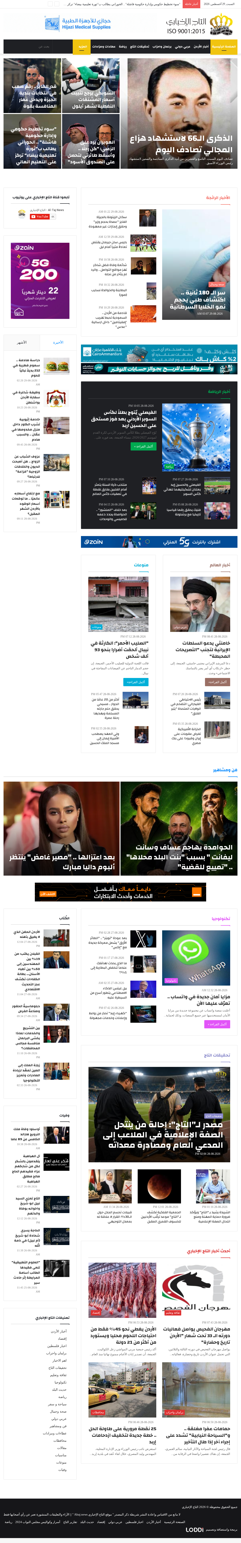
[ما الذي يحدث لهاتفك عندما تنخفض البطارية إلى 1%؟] (143, 964)
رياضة (123, 46)
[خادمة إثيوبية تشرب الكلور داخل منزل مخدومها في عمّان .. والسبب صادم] (56, 425)
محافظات (60, 1440)
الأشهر (22, 342)
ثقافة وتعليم (58, 1375)
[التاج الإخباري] (200, 24)
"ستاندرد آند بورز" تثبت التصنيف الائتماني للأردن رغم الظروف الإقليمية (136, 4)
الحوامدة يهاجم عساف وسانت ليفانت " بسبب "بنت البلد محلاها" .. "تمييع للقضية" (179, 857)
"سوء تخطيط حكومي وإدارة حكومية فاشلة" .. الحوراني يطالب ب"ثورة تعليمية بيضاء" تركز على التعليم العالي (33, 145)
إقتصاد (62, 1338)
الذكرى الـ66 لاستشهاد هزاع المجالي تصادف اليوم (181, 144)
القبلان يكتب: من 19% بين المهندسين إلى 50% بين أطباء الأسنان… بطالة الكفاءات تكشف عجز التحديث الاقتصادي (27, 971)
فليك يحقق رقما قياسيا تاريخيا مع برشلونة (184, 512)
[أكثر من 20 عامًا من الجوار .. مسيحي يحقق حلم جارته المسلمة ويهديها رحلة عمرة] (136, 700)
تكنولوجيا (61, 1382)
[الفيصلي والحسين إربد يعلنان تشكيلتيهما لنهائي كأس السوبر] (217, 485)
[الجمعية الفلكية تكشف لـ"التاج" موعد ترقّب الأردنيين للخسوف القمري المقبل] (159, 1186)
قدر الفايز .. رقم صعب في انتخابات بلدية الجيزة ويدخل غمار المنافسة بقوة (34, 96)
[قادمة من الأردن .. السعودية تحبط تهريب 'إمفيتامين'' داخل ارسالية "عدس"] (143, 313)
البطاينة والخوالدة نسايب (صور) (109, 292)
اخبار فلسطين (57, 1346)
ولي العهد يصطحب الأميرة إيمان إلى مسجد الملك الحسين (104, 738)
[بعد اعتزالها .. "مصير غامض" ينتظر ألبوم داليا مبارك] (62, 829)
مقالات (62, 1448)
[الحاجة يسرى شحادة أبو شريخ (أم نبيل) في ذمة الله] (56, 1236)
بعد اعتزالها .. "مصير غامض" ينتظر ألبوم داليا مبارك (62, 862)
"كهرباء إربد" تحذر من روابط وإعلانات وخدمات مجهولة (108, 1015)
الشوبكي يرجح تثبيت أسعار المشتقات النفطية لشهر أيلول (93, 99)
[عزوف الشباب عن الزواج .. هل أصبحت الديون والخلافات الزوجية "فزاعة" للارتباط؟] (56, 462)
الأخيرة (58, 342)
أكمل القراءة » (143, 446)
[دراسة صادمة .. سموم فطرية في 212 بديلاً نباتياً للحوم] (56, 366)
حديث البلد (59, 1389)
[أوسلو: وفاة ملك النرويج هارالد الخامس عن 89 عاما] (56, 1135)
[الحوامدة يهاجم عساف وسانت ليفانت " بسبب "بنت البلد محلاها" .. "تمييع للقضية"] (178, 829)
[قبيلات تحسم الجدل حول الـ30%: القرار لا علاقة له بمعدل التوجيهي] (110, 1186)
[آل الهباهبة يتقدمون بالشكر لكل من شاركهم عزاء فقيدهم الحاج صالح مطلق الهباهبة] (56, 1162)
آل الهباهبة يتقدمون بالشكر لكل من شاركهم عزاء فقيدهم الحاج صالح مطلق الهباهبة (26, 1169)
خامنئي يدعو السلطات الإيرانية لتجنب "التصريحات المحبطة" (203, 650)
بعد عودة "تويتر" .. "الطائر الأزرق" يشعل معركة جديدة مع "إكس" (107, 942)
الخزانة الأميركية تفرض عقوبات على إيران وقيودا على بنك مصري (186, 736)
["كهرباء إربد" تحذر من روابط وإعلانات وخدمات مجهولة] (143, 1014)
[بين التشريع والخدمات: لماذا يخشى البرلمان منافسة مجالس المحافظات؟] (56, 1034)
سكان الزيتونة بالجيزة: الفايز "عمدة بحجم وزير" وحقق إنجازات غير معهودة (108, 221)
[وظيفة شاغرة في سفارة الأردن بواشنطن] (56, 398)
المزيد (83, 46)
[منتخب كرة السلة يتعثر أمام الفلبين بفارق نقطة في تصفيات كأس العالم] (149, 485)
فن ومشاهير (58, 1426)
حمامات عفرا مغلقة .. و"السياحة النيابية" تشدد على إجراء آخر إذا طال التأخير (198, 1435)
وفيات (62, 1470)
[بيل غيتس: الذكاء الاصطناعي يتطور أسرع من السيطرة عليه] (143, 989)
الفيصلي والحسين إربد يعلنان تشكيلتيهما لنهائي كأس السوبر (182, 489)
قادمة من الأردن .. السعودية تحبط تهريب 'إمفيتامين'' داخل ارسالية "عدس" (109, 320)
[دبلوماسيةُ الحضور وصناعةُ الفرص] (56, 1012)
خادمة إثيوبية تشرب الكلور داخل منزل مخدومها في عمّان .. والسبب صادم (26, 429)
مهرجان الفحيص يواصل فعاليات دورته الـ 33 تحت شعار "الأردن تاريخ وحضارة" (196, 1336)
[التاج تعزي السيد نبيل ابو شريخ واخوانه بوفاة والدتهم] (56, 1204)
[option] (120, 113)
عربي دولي (182, 46)
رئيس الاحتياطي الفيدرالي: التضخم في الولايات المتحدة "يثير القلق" (186, 707)
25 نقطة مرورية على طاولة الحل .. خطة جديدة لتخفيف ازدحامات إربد (122, 1435)
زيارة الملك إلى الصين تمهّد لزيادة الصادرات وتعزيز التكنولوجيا (26, 1073)
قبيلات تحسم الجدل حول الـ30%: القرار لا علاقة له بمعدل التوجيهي (114, 1217)
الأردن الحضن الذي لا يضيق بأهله (26, 934)
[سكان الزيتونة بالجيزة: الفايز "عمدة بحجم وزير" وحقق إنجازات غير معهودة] (148, 218)
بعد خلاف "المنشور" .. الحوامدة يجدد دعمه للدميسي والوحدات (111, 514)
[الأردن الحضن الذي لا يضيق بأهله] (56, 938)
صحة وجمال (58, 1411)
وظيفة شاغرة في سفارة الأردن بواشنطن (26, 397)
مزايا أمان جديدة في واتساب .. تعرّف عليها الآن (198, 1000)
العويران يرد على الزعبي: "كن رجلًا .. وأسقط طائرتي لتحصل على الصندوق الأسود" (91, 152)
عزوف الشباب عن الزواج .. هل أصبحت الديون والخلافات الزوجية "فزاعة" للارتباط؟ (26, 467)
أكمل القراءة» (218, 682)
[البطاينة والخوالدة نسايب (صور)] (151, 291)
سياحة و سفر (57, 1404)
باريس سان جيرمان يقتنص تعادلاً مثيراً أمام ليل (109, 244)
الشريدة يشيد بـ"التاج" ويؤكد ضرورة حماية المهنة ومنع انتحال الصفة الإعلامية (210, 1217)
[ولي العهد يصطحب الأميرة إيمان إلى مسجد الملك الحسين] (142, 734)
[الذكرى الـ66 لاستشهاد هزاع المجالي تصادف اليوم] (178, 113)
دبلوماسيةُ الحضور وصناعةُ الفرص (26, 1008)
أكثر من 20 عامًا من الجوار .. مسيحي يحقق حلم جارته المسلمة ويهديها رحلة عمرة (105, 709)
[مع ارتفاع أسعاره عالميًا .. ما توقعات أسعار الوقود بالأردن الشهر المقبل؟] (56, 499)
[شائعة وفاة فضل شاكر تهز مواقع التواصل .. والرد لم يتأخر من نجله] (143, 265)
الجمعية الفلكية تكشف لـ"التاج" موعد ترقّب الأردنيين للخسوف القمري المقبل (161, 1217)
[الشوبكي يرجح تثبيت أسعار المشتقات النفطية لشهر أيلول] (91, 85)
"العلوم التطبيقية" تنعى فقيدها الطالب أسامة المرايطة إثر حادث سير (26, 1272)
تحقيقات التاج (139, 46)
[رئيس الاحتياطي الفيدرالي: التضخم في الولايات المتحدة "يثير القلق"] (217, 700)
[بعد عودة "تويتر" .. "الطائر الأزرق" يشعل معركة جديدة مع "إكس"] (143, 939)
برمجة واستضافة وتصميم (221, 1529)
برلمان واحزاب (162, 46)
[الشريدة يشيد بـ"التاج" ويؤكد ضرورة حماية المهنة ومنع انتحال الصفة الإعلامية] (213, 1186)
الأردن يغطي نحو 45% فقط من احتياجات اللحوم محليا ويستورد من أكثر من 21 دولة (123, 1336)
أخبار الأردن (201, 46)
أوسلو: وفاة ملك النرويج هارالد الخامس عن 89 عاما (25, 1134)
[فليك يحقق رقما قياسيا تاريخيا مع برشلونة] (217, 510)
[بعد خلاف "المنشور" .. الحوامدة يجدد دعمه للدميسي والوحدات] (143, 510)
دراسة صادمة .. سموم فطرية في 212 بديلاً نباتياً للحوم (26, 368)
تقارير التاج (70, 1522)
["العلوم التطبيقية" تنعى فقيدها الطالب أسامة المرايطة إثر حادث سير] (56, 1268)
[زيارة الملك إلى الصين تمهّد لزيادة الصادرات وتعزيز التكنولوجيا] (56, 1071)
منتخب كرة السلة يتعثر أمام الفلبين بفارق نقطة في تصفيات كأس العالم (109, 489)
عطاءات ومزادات (104, 46)
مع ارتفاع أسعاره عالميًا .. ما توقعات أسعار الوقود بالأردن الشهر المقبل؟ (26, 503)
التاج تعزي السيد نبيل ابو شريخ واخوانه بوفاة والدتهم (28, 1206)
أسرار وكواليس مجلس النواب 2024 (37, 1522)
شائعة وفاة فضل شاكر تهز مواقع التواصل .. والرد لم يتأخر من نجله (109, 269)
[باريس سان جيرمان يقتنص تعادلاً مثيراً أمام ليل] (143, 243)
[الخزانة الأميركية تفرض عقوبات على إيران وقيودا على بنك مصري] (217, 730)
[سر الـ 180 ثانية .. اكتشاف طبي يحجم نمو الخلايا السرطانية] (196, 264)
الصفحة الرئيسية (224, 46)
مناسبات (61, 1455)
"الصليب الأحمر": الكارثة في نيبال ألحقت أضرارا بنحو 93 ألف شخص (120, 650)
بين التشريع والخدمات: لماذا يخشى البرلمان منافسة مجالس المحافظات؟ (28, 1038)
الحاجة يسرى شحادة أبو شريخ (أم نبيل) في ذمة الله (27, 1238)
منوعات (61, 1462)
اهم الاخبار (59, 1360)
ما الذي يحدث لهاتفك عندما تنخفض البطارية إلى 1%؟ (109, 967)
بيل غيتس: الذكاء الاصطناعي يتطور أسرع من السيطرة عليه (108, 993)
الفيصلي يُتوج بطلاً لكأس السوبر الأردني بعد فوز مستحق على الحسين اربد (124, 419)
